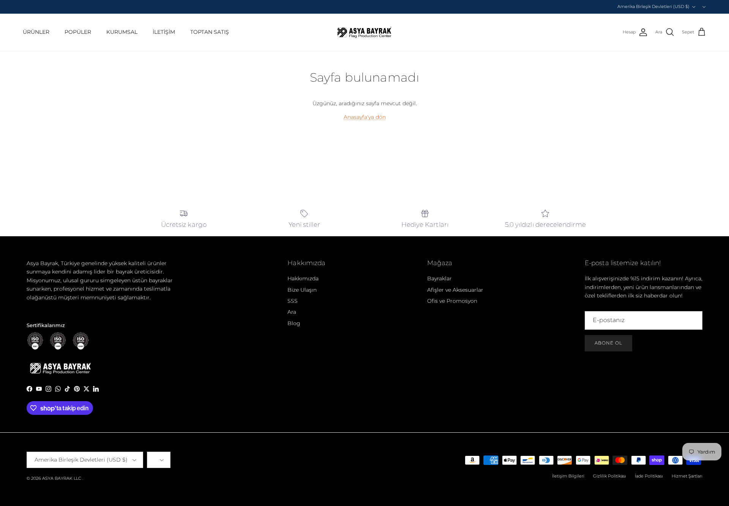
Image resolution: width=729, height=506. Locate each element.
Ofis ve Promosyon (452, 300)
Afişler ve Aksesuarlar (455, 289)
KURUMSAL (121, 31)
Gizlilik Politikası (609, 476)
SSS (292, 300)
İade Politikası (649, 476)
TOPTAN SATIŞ (209, 31)
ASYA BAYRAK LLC (61, 478)
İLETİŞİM (164, 31)
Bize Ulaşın (302, 289)
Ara (291, 311)
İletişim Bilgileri (568, 476)
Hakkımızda (303, 278)
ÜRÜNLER (36, 31)
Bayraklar (439, 278)
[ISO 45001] (80, 340)
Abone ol (608, 343)
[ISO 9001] (35, 340)
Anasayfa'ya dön (365, 117)
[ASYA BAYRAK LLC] (364, 32)
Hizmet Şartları (687, 476)
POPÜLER (78, 31)
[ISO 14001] (57, 340)
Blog (293, 323)
